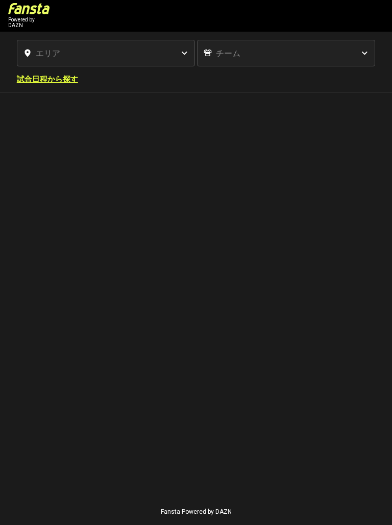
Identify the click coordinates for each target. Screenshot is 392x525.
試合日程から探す (47, 79)
